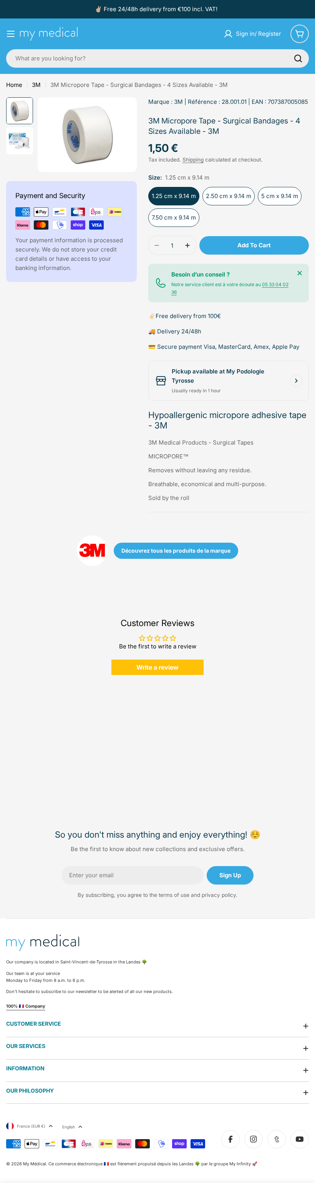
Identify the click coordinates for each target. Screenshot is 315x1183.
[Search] (298, 58)
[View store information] (296, 381)
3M (36, 84)
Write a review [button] (157, 667)
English (68, 1127)
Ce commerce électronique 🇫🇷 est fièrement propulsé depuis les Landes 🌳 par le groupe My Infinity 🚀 (152, 1163)
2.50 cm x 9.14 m (228, 196)
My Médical (34, 1163)
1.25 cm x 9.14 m (174, 196)
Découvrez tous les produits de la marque (175, 550)
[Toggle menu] (10, 33)
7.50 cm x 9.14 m (174, 217)
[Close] (299, 273)
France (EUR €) (31, 1126)
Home (14, 84)
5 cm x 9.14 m (279, 196)
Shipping (193, 160)
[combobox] (157, 58)
